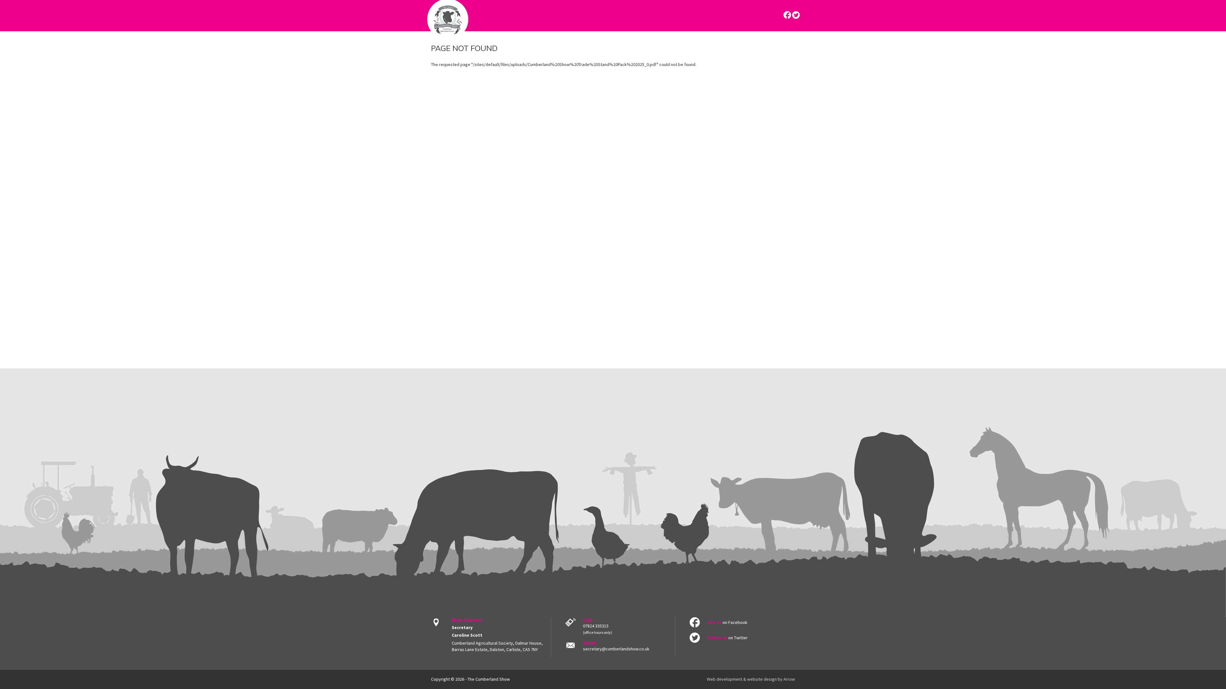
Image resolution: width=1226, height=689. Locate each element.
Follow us (717, 638)
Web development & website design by (751, 679)
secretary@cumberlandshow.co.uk (616, 649)
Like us (714, 622)
